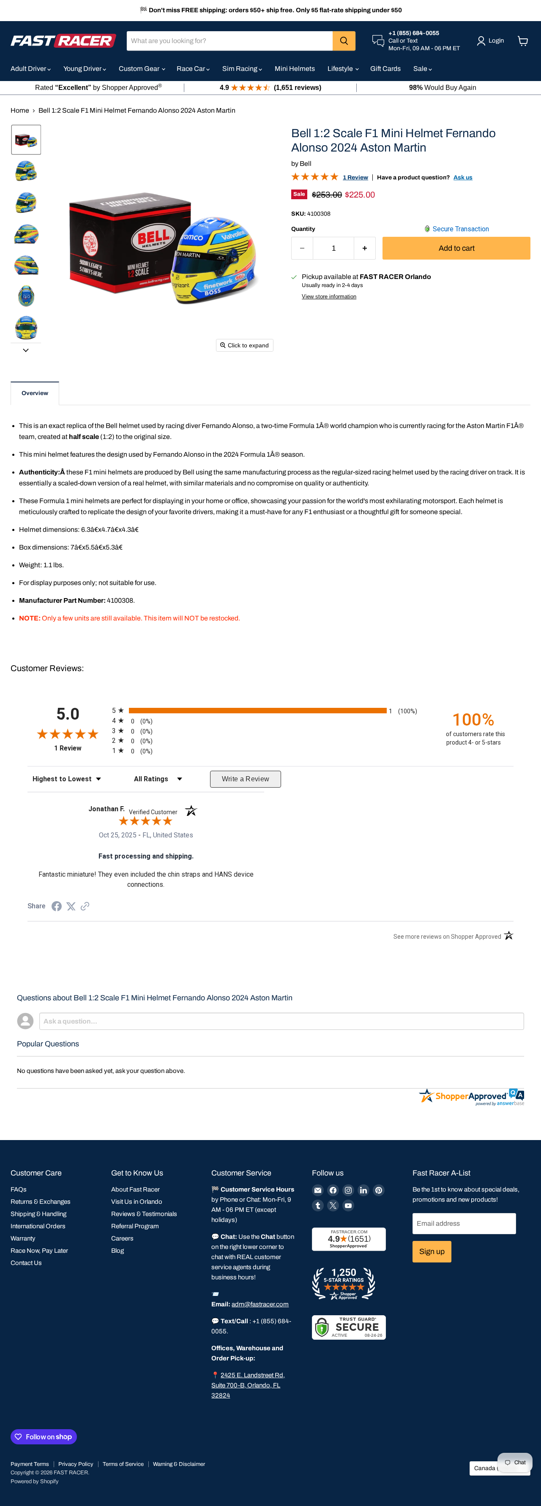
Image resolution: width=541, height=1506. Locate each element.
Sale (421, 68)
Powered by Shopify (35, 1481)
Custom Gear (140, 68)
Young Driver (83, 68)
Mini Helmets (295, 68)
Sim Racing (240, 68)
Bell (305, 163)
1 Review (355, 177)
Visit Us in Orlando (136, 1201)
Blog (117, 1250)
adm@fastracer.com (260, 1304)
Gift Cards (385, 68)
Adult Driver (29, 68)
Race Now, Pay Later (39, 1250)
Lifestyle (341, 68)
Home (20, 110)
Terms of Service (123, 1464)
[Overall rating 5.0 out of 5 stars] (315, 178)
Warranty (23, 1238)
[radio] (270, 710)
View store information (329, 297)
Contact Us (26, 1263)
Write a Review (246, 779)
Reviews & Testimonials (144, 1214)
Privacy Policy (75, 1464)
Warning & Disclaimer (179, 1464)
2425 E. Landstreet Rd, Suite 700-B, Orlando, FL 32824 (248, 1385)
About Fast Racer (135, 1189)
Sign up (432, 1251)
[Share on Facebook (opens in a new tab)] (57, 907)
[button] (26, 139)
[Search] (344, 41)
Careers (122, 1238)
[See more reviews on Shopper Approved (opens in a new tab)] (85, 907)
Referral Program (135, 1226)
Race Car (191, 68)
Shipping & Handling (38, 1214)
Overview (35, 393)
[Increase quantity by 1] (365, 248)
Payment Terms (30, 1464)
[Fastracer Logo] (63, 41)
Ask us (463, 177)
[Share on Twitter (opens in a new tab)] (71, 906)
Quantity (303, 229)
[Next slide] (26, 349)
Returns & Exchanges (41, 1201)
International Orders (38, 1226)
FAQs (19, 1189)
